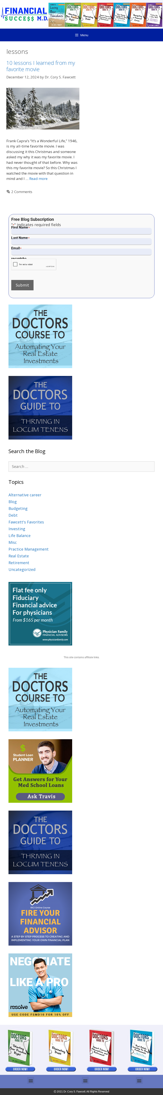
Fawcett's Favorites (26, 522)
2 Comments (21, 191)
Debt (13, 515)
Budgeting (18, 508)
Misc (12, 542)
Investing (16, 528)
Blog (12, 501)
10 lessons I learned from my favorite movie (40, 66)
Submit (22, 285)
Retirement (18, 562)
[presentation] (33, 264)
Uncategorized (21, 569)
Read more (38, 178)
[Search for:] (81, 466)
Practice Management (28, 549)
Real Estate (18, 555)
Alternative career (24, 494)
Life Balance (19, 535)
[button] (30, 1080)
